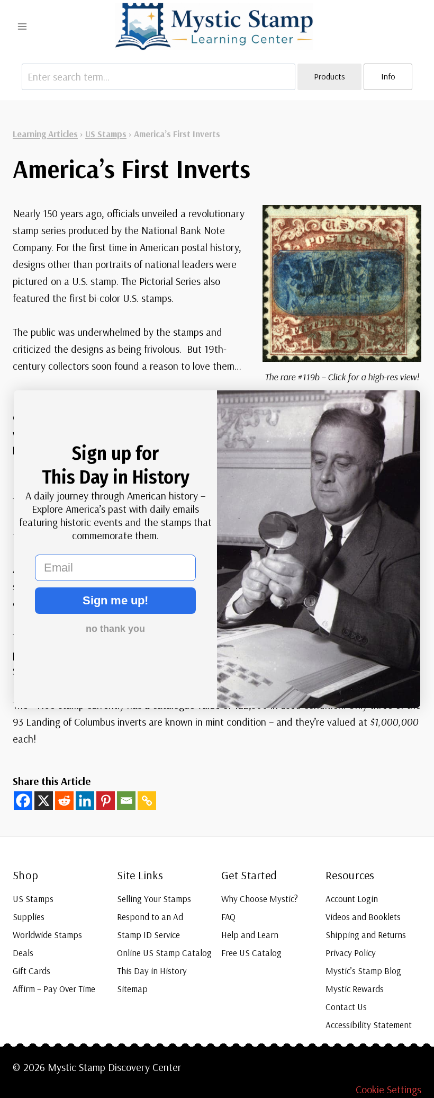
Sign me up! (115, 600)
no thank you (115, 628)
